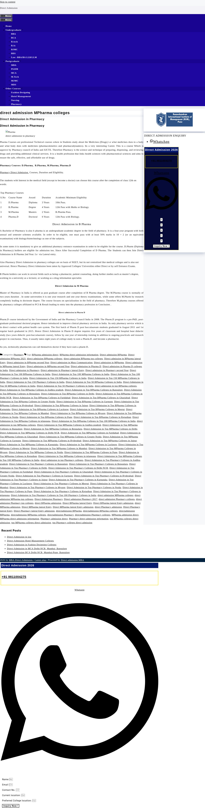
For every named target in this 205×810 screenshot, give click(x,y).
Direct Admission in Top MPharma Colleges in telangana (67, 456)
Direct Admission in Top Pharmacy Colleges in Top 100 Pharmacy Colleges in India (53, 495)
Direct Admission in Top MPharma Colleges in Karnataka (29, 444)
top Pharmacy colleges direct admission (72, 522)
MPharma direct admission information (19, 519)
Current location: (11, 795)
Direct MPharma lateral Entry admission (73, 507)
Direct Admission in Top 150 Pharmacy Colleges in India (35, 382)
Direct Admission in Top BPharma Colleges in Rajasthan (102, 417)
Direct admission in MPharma (109, 362)
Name (5, 779)
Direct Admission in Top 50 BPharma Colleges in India (94, 382)
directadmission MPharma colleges (28, 515)
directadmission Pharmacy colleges (92, 515)
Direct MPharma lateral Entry (36, 507)
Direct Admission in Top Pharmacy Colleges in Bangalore (38, 464)
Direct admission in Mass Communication (71, 362)
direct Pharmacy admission (108, 507)
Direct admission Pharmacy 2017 (80, 499)
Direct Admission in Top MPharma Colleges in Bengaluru (53, 429)
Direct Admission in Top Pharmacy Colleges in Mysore (37, 487)
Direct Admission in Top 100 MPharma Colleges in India (80, 374)
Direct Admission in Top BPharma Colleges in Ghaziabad (101, 397)
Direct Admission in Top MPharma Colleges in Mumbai (59, 448)
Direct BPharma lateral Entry (77, 503)
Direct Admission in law (19, 537)
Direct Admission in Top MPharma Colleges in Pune (90, 452)
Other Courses (13, 88)
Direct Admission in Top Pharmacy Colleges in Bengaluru (98, 464)
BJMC (14, 49)
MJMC (14, 81)
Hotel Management (21, 96)
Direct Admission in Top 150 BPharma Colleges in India (57, 378)
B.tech (14, 42)
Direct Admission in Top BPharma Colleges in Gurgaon (84, 401)
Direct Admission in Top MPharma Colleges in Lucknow (88, 444)
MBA (13, 65)
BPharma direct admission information (79, 355)
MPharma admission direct (125, 515)
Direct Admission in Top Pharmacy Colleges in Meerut (61, 483)
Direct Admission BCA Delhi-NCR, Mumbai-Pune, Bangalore (38, 552)
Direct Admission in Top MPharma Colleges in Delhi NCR (29, 433)
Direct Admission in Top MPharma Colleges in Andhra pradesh (69, 425)
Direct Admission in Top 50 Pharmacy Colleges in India (65, 386)
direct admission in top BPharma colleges (116, 386)
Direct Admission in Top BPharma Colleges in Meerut (97, 409)
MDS (13, 85)
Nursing (15, 100)
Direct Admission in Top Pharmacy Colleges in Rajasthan (63, 491)
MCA (14, 73)
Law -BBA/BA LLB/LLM (24, 57)
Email (5, 784)
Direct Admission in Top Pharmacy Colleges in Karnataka (78, 479)
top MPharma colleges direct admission (31, 522)
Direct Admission (9, 8)
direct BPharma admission (48, 503)
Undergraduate (13, 30)
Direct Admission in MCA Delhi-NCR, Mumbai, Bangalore (37, 548)
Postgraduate (12, 61)
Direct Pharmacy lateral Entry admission (34, 511)
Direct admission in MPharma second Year (48, 366)
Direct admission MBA (72, 560)
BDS (13, 53)
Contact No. (9, 790)
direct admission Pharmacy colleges (117, 499)
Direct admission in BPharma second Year (28, 362)
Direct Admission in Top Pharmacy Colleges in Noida (94, 487)
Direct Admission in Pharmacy (22, 119)
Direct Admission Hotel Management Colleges (30, 541)
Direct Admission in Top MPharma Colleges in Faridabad (90, 433)
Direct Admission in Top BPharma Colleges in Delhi (67, 394)
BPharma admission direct (45, 355)
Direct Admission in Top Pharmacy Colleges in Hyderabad (103, 476)
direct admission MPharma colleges (115, 495)
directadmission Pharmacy (60, 515)
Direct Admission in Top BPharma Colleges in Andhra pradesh (31, 390)
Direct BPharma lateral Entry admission (113, 503)
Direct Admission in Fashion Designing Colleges (31, 544)
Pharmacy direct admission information (88, 519)
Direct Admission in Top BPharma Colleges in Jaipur (61, 405)
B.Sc (13, 45)
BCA (13, 38)
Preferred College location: (17, 800)
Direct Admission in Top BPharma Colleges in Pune (46, 417)
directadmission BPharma (69, 511)
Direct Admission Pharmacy (49, 499)
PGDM (14, 69)
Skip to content (7, 2)
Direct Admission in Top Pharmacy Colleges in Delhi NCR (78, 468)
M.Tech (15, 77)
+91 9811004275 (161, 160)
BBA (13, 34)
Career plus (40, 560)
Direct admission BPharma (113, 355)
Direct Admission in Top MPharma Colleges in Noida (36, 452)
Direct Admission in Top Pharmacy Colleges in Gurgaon (44, 476)
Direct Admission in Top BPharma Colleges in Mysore (77, 413)
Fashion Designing (20, 92)
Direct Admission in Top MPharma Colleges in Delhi (110, 429)
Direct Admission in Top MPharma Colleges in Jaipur (110, 440)
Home (9, 26)
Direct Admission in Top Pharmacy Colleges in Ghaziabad (63, 472)
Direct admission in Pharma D (86, 366)
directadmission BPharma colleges (100, 511)
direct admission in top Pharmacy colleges (62, 460)
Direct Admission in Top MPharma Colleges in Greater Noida (70, 437)
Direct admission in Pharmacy (24, 370)
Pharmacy (16, 104)
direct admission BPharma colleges (44, 358)
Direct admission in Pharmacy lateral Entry (62, 370)
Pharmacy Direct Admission (14, 172)
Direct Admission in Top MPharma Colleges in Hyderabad (51, 440)
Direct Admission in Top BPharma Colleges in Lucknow (40, 409)
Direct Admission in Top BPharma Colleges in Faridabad (41, 397)
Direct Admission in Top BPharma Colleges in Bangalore (94, 390)
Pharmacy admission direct (54, 519)
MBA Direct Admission (21, 560)
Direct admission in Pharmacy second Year (106, 370)
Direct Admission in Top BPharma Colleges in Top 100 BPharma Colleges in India (94, 421)
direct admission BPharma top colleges (83, 358)
